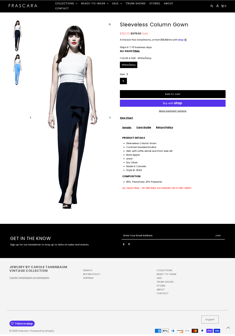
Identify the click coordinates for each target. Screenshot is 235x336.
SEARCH (87, 270)
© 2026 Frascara (19, 330)
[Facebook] (123, 245)
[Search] (212, 6)
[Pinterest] (129, 245)
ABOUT (161, 289)
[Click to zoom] (110, 24)
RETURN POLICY (92, 274)
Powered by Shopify (42, 330)
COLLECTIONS (164, 270)
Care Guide (143, 127)
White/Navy (129, 64)
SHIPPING (88, 278)
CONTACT (162, 293)
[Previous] (30, 117)
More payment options (172, 111)
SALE (159, 278)
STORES (161, 285)
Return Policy (164, 127)
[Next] (110, 117)
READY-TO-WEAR (166, 274)
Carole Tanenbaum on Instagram (29, 277)
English (210, 319)
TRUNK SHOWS (165, 281)
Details (126, 127)
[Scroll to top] (228, 327)
